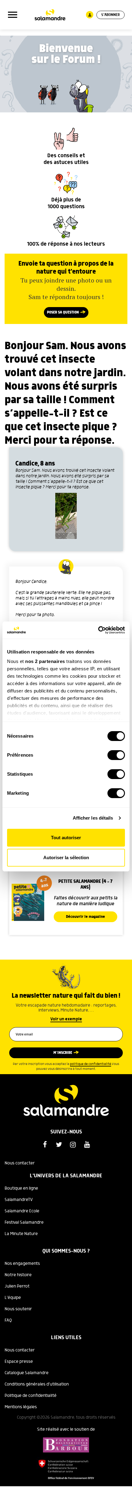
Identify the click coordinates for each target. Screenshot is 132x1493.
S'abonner (110, 15)
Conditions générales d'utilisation (37, 1384)
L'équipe (13, 1297)
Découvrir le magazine (85, 916)
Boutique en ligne (21, 1188)
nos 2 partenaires (45, 661)
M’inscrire (62, 1053)
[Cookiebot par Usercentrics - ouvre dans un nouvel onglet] (98, 630)
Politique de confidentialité (30, 1395)
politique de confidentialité (90, 1064)
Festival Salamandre (24, 1222)
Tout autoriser (66, 837)
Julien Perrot (17, 1286)
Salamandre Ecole (22, 1211)
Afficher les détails (93, 818)
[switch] (116, 755)
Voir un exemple (66, 1019)
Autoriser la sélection (66, 857)
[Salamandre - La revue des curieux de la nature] (50, 15)
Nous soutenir (18, 1309)
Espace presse (19, 1361)
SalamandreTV (19, 1199)
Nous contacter (20, 1163)
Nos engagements (22, 1263)
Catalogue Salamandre (27, 1372)
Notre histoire (18, 1275)
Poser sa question (63, 312)
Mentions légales (21, 1407)
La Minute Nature (21, 1233)
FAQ (8, 1320)
